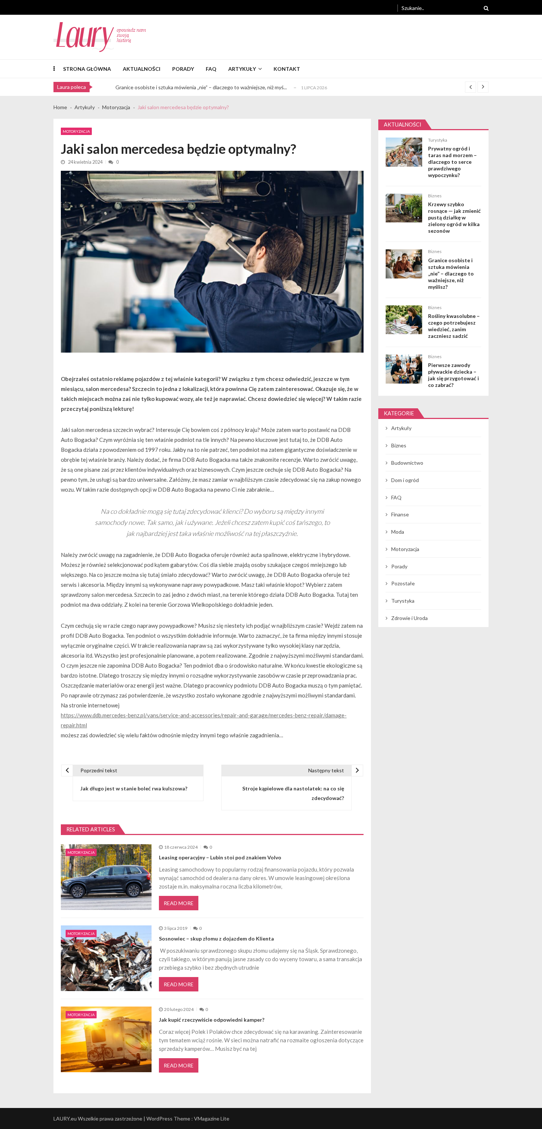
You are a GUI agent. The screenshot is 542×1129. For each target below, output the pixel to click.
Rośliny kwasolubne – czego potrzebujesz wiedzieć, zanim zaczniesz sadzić (454, 326)
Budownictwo (407, 463)
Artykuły (242, 69)
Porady (183, 69)
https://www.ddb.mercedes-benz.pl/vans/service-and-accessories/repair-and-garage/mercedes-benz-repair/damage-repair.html (204, 720)
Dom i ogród (405, 480)
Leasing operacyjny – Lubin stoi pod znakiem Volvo (220, 857)
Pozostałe (403, 583)
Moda (397, 532)
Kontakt (287, 69)
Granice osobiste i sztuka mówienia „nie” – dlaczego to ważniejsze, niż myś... (201, 87)
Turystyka (437, 140)
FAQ (211, 69)
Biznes (435, 195)
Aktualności (141, 69)
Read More (179, 903)
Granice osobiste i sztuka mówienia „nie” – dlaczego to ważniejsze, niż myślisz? (451, 273)
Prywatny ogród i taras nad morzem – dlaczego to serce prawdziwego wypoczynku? (452, 161)
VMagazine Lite (211, 1118)
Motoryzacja (76, 131)
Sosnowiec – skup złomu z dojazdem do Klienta (216, 938)
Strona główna (87, 69)
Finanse (400, 514)
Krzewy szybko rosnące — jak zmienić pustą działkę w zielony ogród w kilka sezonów (454, 217)
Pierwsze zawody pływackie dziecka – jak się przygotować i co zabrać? (453, 375)
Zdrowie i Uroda (409, 618)
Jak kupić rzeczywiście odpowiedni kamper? (211, 1020)
